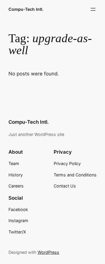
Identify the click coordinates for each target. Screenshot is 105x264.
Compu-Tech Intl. (25, 9)
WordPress (48, 252)
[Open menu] (93, 9)
